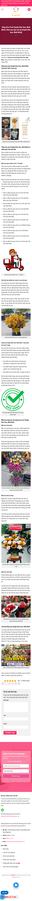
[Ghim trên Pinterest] (15, 683)
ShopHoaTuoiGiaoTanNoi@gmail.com (10, 816)
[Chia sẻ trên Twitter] (9, 683)
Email (5, 724)
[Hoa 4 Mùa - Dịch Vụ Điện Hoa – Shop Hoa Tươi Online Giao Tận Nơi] (16, 9)
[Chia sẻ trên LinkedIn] (18, 683)
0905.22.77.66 (9, 838)
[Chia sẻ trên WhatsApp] (2, 683)
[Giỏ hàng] (29, 9)
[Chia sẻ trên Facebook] (6, 683)
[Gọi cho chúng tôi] (2, 810)
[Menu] (2, 9)
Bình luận (6, 700)
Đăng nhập (17, 15)
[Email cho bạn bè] (12, 683)
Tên (5, 715)
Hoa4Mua (12, 875)
